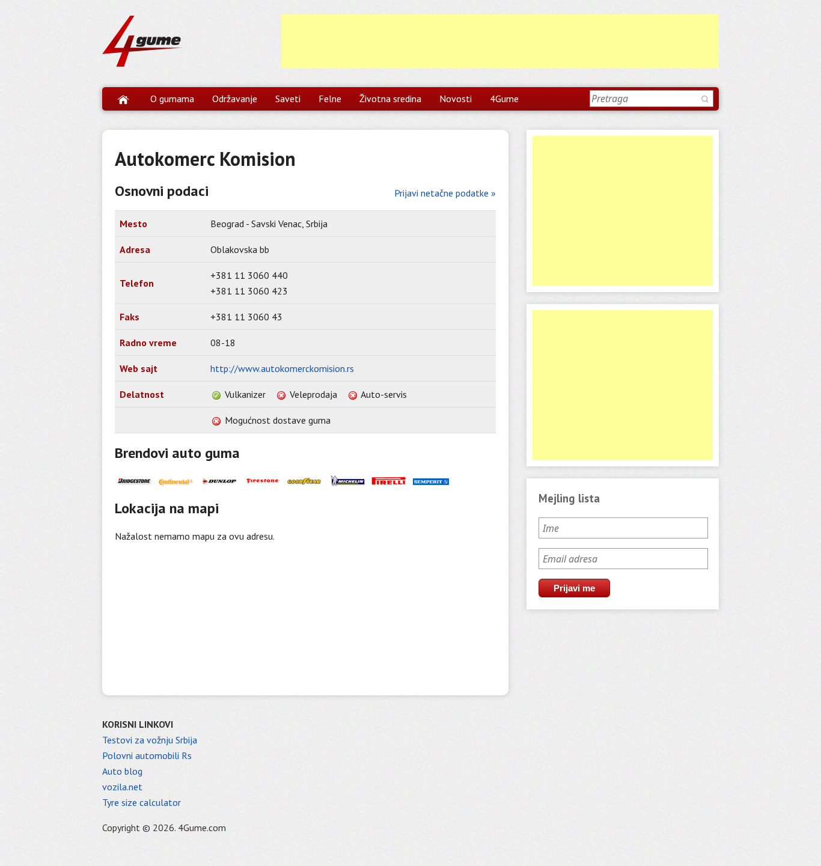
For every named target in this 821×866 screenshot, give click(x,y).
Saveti (288, 99)
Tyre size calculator (141, 802)
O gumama (172, 99)
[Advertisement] (500, 41)
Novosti (455, 99)
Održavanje (234, 99)
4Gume (504, 99)
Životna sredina (390, 99)
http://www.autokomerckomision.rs (282, 368)
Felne (330, 99)
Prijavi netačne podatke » (445, 193)
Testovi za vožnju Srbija (149, 740)
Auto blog (122, 771)
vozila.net (122, 787)
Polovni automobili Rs (147, 755)
